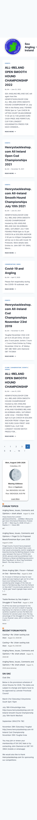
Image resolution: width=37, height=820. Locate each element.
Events (7, 63)
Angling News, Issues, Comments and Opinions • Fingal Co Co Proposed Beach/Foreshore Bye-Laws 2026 (18, 536)
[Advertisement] (18, 18)
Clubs (7, 367)
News (19, 264)
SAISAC (7, 369)
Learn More (15, 499)
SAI (8, 89)
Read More (10, 131)
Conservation (10, 264)
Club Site (6, 678)
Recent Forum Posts (14, 630)
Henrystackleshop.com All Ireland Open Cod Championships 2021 (18, 155)
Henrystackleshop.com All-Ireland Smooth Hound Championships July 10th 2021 (18, 197)
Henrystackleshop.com (12, 757)
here (25, 743)
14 (19, 451)
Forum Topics (10, 506)
